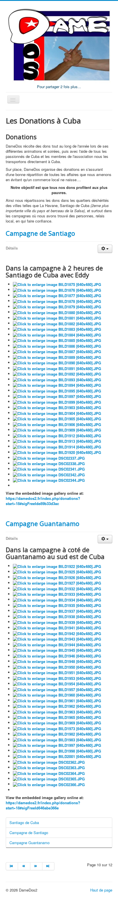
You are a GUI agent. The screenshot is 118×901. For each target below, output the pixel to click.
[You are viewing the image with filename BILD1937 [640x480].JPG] (57, 610)
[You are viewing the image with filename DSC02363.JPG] (49, 767)
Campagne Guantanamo (42, 523)
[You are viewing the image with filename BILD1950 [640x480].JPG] (57, 666)
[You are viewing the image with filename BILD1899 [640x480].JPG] (57, 401)
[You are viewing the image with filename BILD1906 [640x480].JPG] (57, 424)
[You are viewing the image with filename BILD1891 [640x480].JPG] (57, 368)
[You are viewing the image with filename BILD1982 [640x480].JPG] (57, 733)
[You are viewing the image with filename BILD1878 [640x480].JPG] (57, 300)
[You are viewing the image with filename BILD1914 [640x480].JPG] (57, 446)
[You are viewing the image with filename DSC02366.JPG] (49, 784)
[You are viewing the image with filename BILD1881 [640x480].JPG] (57, 317)
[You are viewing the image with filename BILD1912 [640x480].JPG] (57, 435)
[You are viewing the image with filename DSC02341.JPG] (49, 468)
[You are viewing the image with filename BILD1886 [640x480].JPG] (57, 345)
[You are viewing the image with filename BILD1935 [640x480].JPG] (57, 605)
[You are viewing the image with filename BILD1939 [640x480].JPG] (57, 621)
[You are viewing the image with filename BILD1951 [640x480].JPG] (57, 672)
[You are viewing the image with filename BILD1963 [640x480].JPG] (57, 711)
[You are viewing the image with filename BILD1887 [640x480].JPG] (57, 351)
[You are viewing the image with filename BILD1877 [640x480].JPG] (57, 295)
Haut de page (101, 890)
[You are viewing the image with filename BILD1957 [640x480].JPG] (57, 689)
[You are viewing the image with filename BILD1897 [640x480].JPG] (57, 396)
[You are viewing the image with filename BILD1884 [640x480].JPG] (57, 334)
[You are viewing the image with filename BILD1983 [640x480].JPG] (57, 739)
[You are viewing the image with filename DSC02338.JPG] (49, 463)
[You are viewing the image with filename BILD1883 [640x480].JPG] (57, 329)
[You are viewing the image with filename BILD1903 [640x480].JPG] (57, 407)
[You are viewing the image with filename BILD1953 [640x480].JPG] (57, 677)
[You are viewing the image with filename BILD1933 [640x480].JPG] (57, 594)
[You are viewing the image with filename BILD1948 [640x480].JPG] (57, 661)
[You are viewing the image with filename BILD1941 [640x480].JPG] (57, 627)
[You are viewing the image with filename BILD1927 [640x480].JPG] (57, 582)
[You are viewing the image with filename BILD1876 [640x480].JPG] (57, 289)
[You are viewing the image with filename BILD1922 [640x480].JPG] (57, 566)
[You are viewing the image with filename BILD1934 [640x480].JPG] (57, 599)
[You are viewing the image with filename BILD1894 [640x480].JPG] (57, 385)
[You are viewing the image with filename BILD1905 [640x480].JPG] (57, 418)
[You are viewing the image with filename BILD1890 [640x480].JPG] (57, 362)
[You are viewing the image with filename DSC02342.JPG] (49, 474)
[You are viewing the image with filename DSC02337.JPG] (49, 457)
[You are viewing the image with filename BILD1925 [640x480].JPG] (57, 571)
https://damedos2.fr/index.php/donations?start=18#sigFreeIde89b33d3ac (43, 501)
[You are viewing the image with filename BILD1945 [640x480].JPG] (57, 650)
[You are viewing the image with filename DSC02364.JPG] (49, 773)
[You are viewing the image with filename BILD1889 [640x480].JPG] (57, 356)
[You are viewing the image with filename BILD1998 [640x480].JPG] (57, 750)
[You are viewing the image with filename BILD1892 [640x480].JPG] (57, 373)
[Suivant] (36, 866)
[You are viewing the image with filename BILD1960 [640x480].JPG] (57, 694)
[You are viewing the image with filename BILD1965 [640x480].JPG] (57, 717)
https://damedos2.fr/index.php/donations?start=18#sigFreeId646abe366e (43, 805)
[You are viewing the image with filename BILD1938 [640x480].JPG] (57, 616)
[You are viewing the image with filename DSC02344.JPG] (49, 480)
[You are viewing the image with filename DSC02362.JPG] (49, 761)
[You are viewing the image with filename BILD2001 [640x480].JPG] (57, 756)
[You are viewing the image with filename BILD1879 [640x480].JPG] (57, 306)
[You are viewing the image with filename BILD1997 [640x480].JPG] (57, 745)
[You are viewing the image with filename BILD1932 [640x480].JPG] (57, 588)
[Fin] (48, 866)
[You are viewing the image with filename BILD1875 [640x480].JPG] (57, 284)
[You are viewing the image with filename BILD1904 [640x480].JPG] (57, 412)
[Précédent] (24, 866)
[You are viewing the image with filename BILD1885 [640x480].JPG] (57, 340)
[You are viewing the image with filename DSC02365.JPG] (49, 778)
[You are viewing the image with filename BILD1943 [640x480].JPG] (57, 638)
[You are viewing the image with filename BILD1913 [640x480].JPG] (57, 441)
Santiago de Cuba (24, 822)
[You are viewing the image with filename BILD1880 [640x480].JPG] (57, 312)
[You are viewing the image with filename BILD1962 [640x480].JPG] (57, 706)
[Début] (12, 866)
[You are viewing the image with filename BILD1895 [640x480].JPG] (57, 390)
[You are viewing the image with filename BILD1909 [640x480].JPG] (57, 429)
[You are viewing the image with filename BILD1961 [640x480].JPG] (57, 700)
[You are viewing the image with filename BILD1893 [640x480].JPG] (57, 379)
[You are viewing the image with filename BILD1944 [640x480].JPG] (57, 644)
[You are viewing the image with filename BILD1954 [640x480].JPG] (57, 683)
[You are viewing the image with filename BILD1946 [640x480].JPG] (57, 655)
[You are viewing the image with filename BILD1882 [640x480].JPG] (57, 323)
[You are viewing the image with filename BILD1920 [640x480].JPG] (57, 452)
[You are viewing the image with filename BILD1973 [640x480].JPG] (57, 728)
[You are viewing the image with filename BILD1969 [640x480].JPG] (57, 722)
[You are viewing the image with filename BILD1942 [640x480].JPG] (57, 633)
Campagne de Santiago (40, 233)
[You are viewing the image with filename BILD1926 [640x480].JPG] (57, 577)
